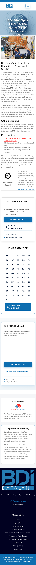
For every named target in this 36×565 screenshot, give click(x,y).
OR (18, 286)
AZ (18, 256)
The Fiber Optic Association (18, 539)
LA (23, 269)
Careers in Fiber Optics (18, 536)
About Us (18, 523)
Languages (18, 549)
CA (29, 256)
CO (7, 260)
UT (29, 291)
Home (18, 520)
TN (18, 291)
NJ (7, 282)
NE (18, 278)
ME (29, 269)
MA (12, 273)
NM (12, 282)
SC (7, 291)
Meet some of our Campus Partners (18, 533)
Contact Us (18, 542)
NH (29, 278)
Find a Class (19, 219)
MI (18, 273)
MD (7, 273)
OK (12, 286)
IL (23, 264)
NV (23, 278)
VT (7, 295)
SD (13, 291)
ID (18, 264)
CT (13, 260)
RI (29, 286)
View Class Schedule (14, 307)
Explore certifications (15, 227)
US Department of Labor (26, 189)
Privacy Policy (18, 546)
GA (7, 264)
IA (7, 269)
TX (23, 291)
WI (29, 295)
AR (23, 256)
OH (7, 286)
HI (12, 264)
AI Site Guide (28, 559)
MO (7, 278)
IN (29, 264)
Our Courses (18, 526)
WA (18, 295)
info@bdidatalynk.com (14, 238)
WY (7, 300)
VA (13, 295)
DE (18, 260)
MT (13, 278)
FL (29, 260)
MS (29, 273)
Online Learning (18, 529)
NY (18, 282)
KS (13, 269)
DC (23, 260)
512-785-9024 (11, 235)
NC (23, 282)
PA (23, 286)
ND (29, 282)
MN (23, 273)
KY (18, 269)
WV (23, 295)
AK (12, 256)
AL (7, 256)
